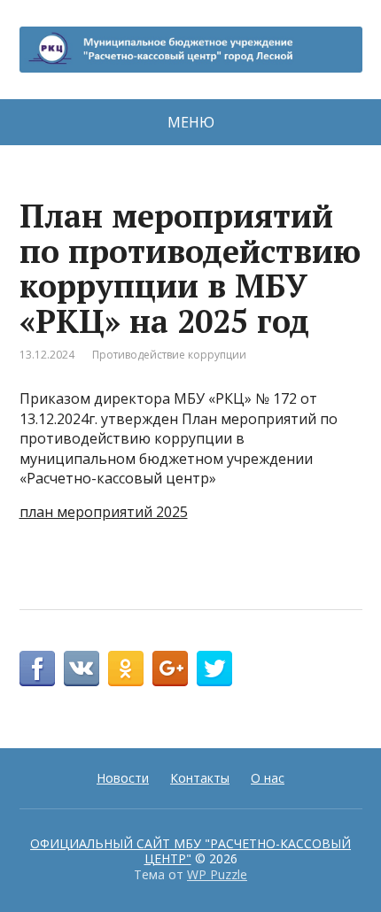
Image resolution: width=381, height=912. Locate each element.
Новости (123, 777)
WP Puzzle (217, 874)
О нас (267, 777)
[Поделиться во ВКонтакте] (81, 668)
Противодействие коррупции (169, 354)
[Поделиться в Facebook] (37, 668)
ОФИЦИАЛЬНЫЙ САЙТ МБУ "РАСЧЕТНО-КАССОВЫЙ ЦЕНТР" (190, 851)
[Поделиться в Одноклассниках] (126, 668)
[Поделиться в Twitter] (214, 668)
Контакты (199, 777)
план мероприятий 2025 (103, 512)
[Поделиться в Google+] (170, 668)
